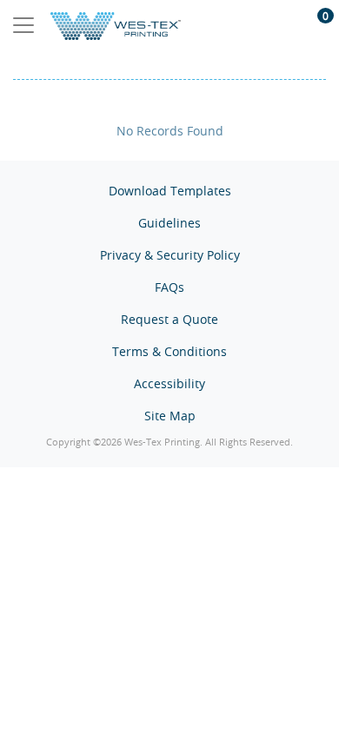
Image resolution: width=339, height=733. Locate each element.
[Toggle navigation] (23, 25)
